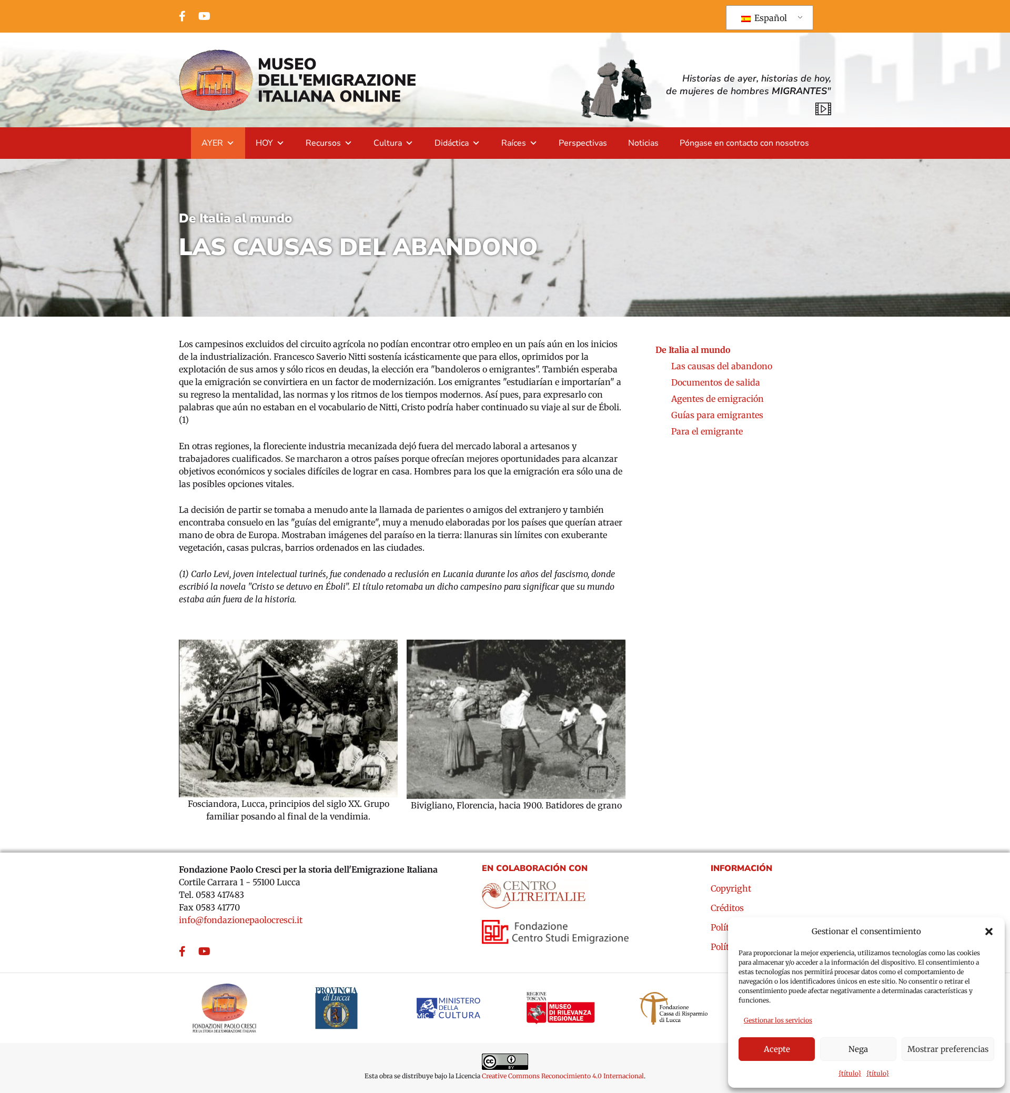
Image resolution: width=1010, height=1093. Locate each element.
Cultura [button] (387, 143)
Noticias (643, 143)
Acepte (777, 1049)
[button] (989, 931)
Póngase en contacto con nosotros (744, 143)
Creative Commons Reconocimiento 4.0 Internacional (563, 1076)
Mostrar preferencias (947, 1049)
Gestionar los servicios (778, 1020)
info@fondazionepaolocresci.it (240, 920)
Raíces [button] (513, 143)
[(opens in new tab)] (534, 891)
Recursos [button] (323, 143)
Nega (858, 1049)
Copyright (731, 889)
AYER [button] (212, 143)
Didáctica (452, 143)
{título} (850, 1073)
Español (769, 18)
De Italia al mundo (235, 218)
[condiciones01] (516, 719)
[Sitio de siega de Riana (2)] (288, 718)
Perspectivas (583, 143)
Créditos (727, 908)
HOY (264, 143)
